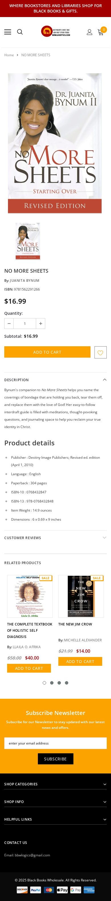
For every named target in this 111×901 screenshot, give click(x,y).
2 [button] (52, 683)
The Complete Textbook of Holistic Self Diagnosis (29, 630)
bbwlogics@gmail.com (32, 855)
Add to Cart (29, 668)
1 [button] (44, 683)
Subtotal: (13, 336)
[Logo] (55, 30)
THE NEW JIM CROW (75, 624)
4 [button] (66, 683)
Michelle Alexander (83, 640)
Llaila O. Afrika (27, 647)
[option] (55, 143)
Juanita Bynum (25, 280)
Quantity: (13, 313)
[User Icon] (89, 32)
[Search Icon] (20, 32)
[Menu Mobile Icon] (7, 32)
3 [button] (59, 683)
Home (9, 55)
